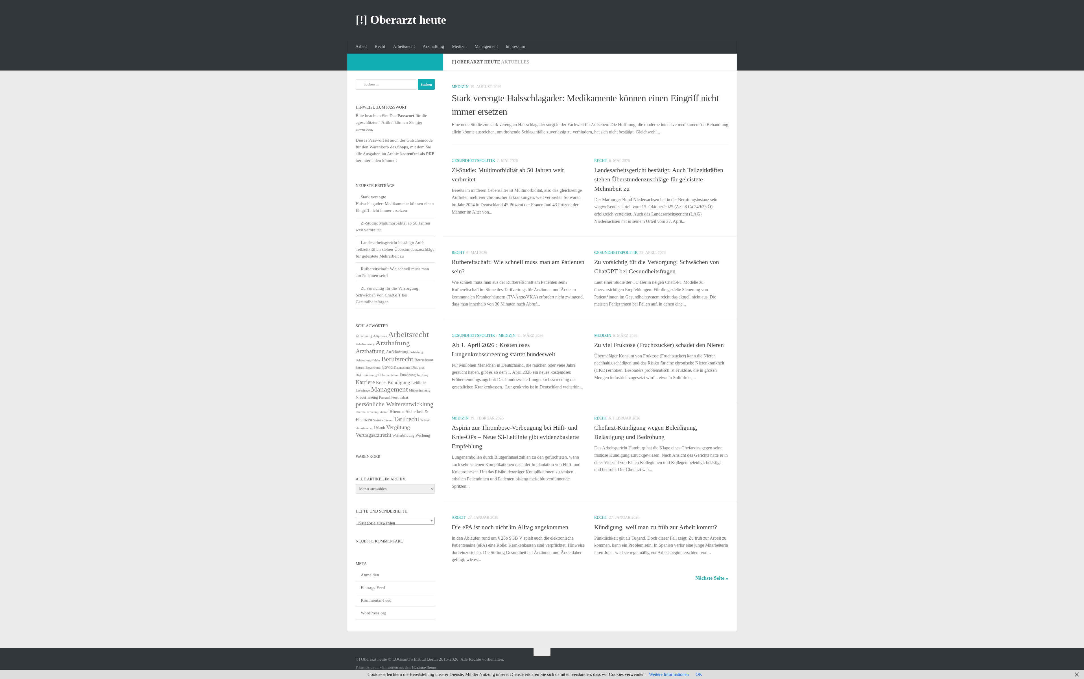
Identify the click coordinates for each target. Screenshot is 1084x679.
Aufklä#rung (397, 351)
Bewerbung (373, 367)
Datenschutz (402, 368)
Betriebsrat (423, 360)
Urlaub (379, 428)
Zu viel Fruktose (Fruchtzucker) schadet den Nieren (659, 344)
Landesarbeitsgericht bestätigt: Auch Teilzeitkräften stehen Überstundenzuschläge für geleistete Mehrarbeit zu (658, 179)
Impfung (423, 375)
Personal (384, 397)
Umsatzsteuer (364, 428)
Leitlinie (418, 382)
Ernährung (408, 375)
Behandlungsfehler (368, 360)
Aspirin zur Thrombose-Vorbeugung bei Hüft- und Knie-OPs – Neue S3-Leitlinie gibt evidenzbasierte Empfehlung (515, 437)
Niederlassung (367, 397)
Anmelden (370, 575)
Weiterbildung (403, 435)
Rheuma (397, 411)
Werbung (423, 435)
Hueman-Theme (424, 667)
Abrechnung (364, 336)
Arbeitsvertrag (365, 344)
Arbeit (361, 46)
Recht (380, 46)
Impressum (515, 46)
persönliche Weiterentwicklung (394, 404)
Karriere (365, 382)
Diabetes (418, 367)
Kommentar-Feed (376, 600)
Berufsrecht (397, 359)
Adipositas (380, 336)
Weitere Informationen (669, 674)
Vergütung (398, 427)
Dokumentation (388, 375)
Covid (387, 367)
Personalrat (399, 397)
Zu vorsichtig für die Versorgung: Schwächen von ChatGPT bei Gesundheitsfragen (387, 295)
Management (486, 46)
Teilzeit (425, 420)
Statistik (378, 420)
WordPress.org (373, 613)
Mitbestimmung (419, 390)
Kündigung (399, 382)
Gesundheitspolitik (473, 161)
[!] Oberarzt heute (401, 19)
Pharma (361, 412)
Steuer (388, 420)
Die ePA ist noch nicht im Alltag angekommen (510, 527)
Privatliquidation (377, 412)
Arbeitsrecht (404, 46)
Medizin (459, 46)
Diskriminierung (366, 375)
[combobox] (395, 521)
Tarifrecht (406, 419)
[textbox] (395, 523)
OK (699, 674)
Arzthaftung (433, 46)
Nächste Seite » (711, 578)
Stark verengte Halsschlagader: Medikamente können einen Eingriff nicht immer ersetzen (395, 204)
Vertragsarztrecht (373, 435)
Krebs (381, 382)
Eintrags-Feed (373, 587)
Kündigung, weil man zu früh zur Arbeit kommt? (655, 527)
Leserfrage (363, 390)
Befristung (416, 352)
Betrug (360, 367)
